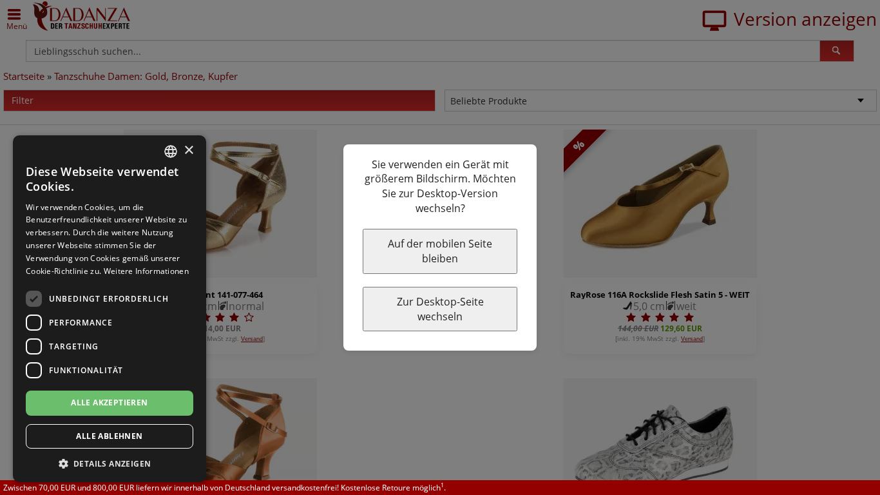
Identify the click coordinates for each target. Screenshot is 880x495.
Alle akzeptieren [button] (109, 402)
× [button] (188, 150)
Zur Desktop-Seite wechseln (440, 309)
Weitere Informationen (146, 271)
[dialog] (109, 308)
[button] (109, 463)
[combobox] (170, 151)
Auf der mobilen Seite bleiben (440, 251)
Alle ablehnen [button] (109, 436)
